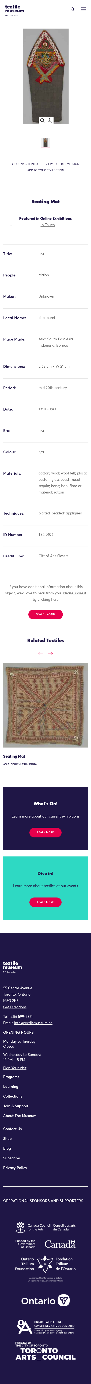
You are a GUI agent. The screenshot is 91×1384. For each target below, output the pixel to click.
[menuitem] (45, 1079)
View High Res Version (62, 164)
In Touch (48, 225)
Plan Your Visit (14, 1068)
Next (50, 653)
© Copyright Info (25, 164)
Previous (40, 653)
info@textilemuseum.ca (33, 1023)
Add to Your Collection (45, 170)
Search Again (45, 614)
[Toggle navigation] (72, 9)
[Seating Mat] (45, 705)
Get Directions (14, 1007)
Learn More (45, 832)
